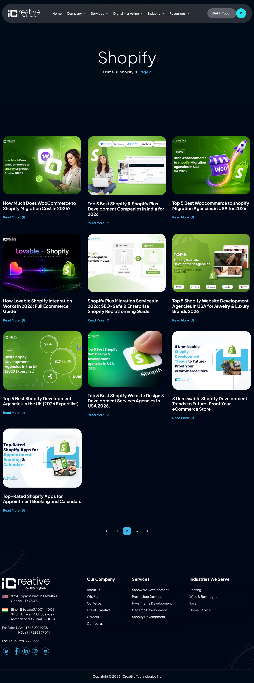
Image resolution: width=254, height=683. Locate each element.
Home (57, 13)
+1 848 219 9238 (36, 628)
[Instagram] (35, 651)
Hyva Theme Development (152, 603)
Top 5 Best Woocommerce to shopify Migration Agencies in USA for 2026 (210, 205)
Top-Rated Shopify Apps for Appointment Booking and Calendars (42, 498)
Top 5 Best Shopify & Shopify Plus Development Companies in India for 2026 (126, 209)
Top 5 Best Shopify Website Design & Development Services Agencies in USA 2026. (126, 401)
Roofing (195, 590)
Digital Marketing (126, 13)
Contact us (95, 623)
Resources (177, 13)
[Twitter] (6, 651)
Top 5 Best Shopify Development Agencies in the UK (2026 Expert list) (41, 401)
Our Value (94, 603)
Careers (93, 617)
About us (93, 590)
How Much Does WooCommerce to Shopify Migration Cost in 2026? (39, 205)
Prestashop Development (151, 596)
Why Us (92, 596)
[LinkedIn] (26, 651)
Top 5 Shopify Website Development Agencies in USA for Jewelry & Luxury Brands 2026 (210, 306)
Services (97, 13)
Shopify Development (148, 617)
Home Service (200, 610)
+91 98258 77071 (37, 632)
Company (74, 13)
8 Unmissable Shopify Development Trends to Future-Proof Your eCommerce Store (209, 404)
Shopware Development (150, 590)
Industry (154, 13)
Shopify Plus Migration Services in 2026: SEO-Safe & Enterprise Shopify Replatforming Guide (123, 306)
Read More (11, 217)
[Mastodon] (45, 651)
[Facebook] (16, 651)
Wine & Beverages (203, 596)
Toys (193, 603)
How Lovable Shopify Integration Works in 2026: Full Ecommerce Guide (37, 306)
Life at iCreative (99, 610)
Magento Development (149, 610)
